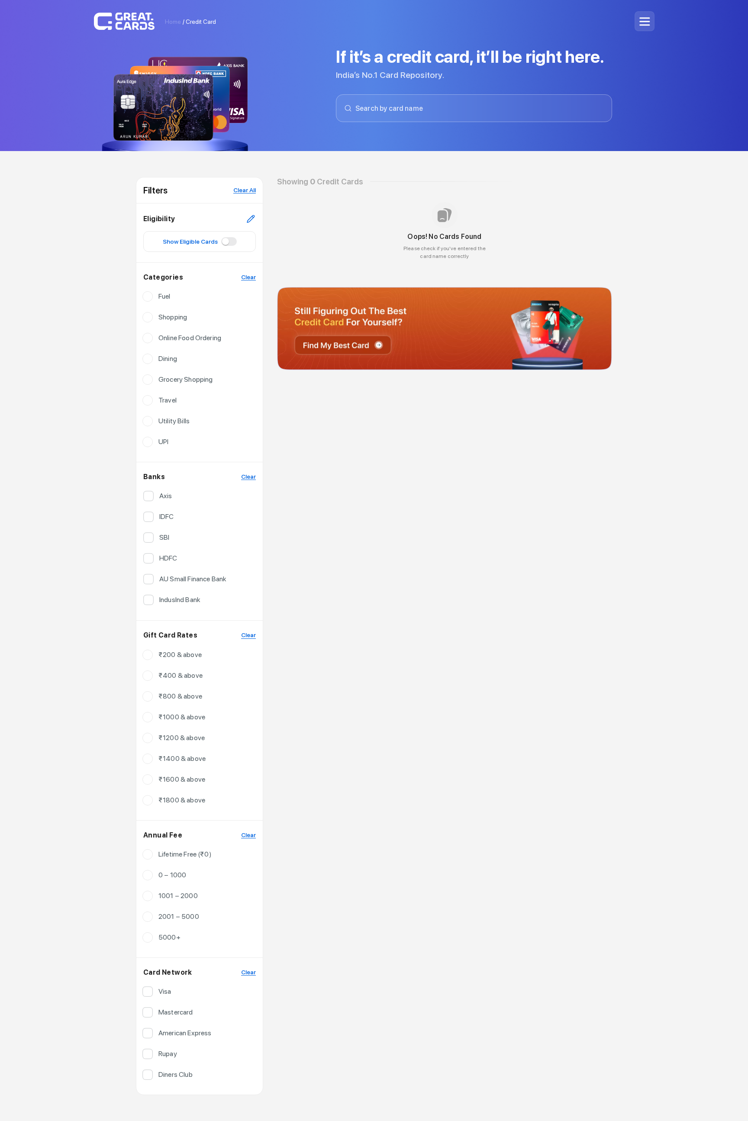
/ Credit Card (199, 21)
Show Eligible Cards (190, 241)
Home (173, 21)
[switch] (225, 241)
